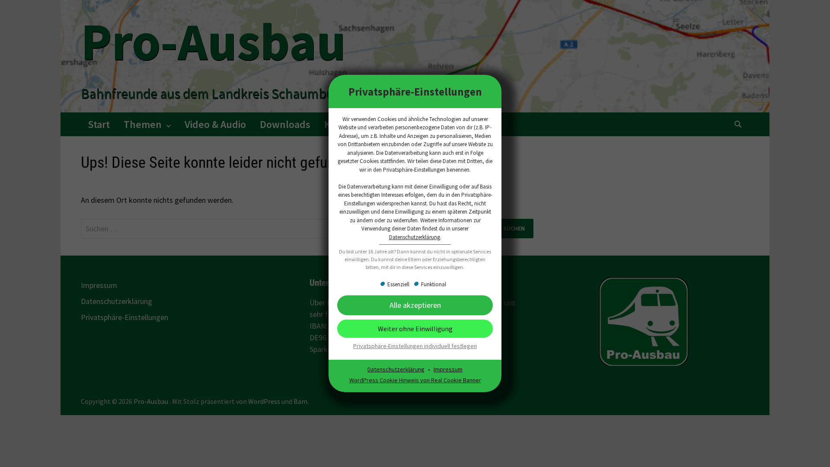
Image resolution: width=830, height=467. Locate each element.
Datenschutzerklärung (414, 237)
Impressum (448, 369)
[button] (415, 305)
